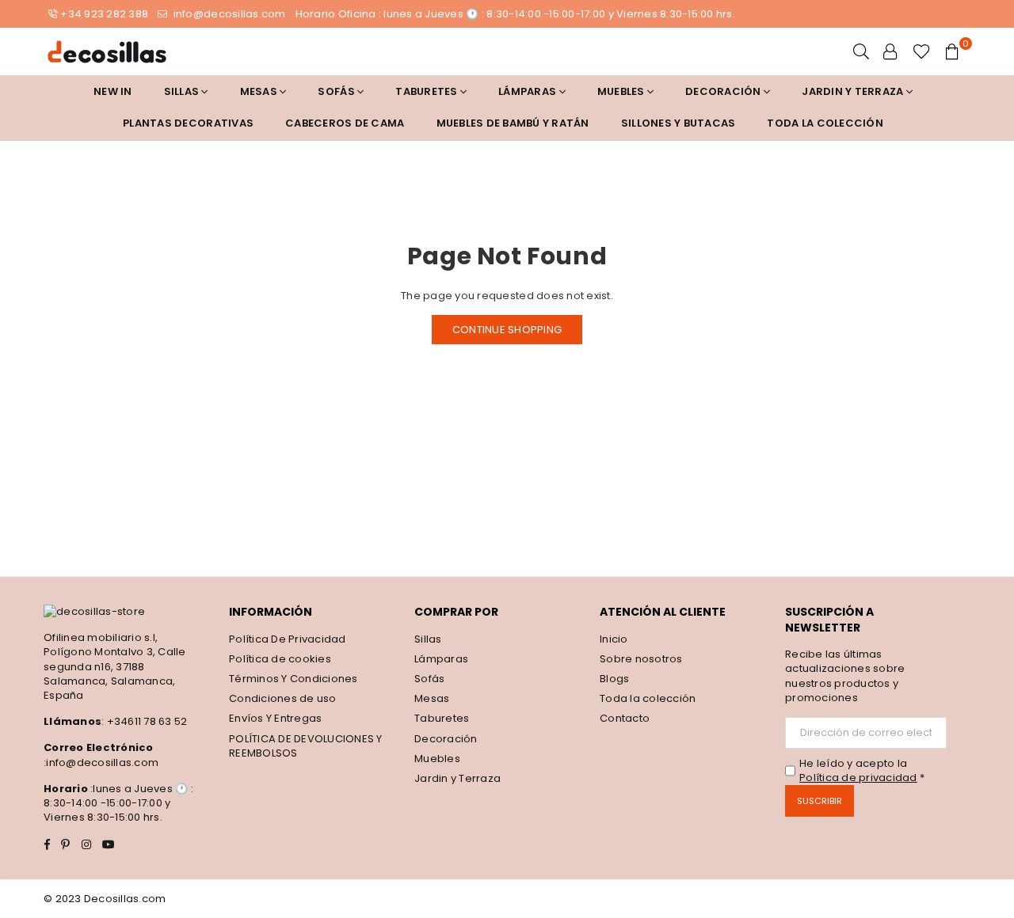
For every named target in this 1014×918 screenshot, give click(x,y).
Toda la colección (824, 123)
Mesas (260, 91)
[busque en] (861, 51)
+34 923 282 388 (104, 13)
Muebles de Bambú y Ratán (512, 123)
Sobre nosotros (641, 658)
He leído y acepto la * (861, 771)
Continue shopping (507, 329)
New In (112, 91)
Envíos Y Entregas (275, 718)
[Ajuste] (890, 51)
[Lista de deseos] (921, 51)
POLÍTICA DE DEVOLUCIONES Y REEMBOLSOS (306, 746)
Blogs (614, 678)
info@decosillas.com (227, 13)
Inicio (614, 639)
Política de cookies (280, 658)
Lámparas (528, 91)
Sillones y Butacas (678, 123)
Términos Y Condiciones (293, 678)
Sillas (183, 91)
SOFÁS (337, 91)
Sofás (429, 678)
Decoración (446, 738)
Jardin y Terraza (853, 91)
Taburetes (427, 91)
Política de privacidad (858, 777)
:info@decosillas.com (101, 762)
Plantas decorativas (188, 123)
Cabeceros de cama (344, 123)
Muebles (622, 91)
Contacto (625, 718)
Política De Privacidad (287, 639)
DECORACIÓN (724, 91)
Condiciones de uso (283, 698)
